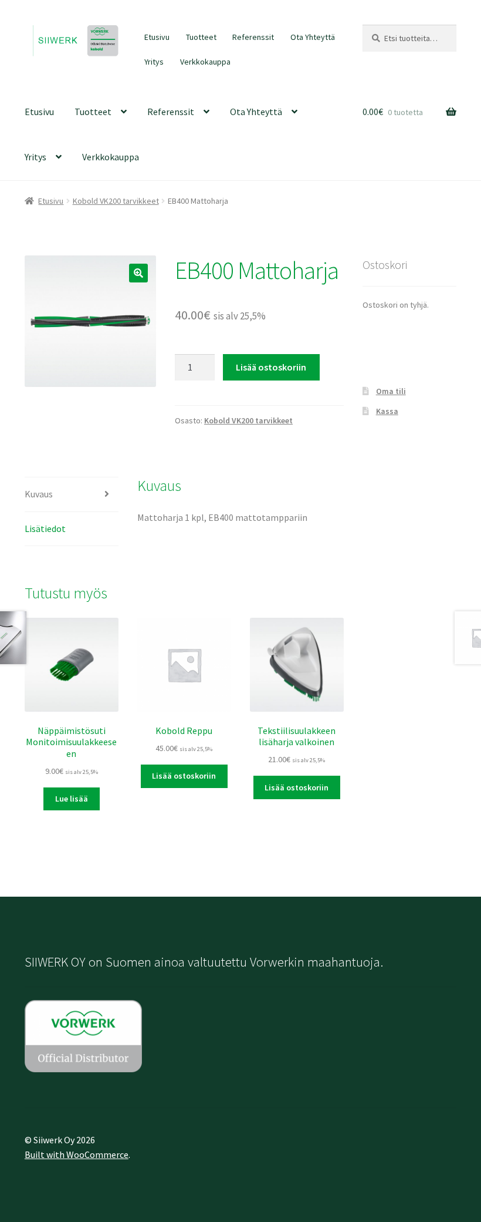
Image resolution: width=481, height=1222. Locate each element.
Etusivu (157, 37)
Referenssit (253, 37)
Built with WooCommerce (76, 1154)
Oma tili (391, 391)
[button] (138, 273)
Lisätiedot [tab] (45, 528)
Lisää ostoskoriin (271, 367)
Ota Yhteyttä (312, 37)
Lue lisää (71, 798)
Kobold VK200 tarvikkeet (116, 201)
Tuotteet (201, 37)
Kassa (387, 411)
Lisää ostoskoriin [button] (184, 775)
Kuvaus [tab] (39, 494)
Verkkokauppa (205, 61)
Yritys (154, 61)
